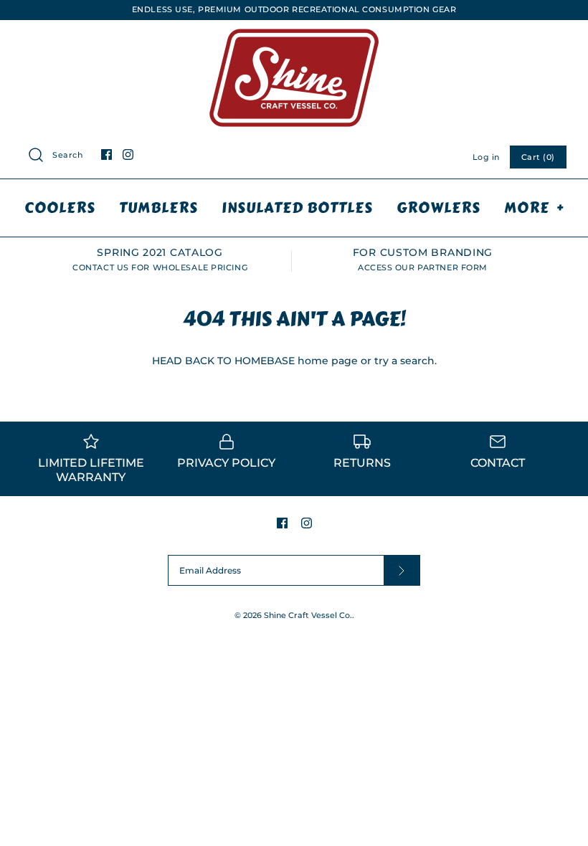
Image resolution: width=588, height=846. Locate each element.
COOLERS (59, 207)
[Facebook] (106, 154)
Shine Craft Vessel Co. (308, 615)
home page (328, 360)
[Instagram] (128, 154)
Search (67, 155)
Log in (486, 157)
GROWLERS (438, 207)
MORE (534, 207)
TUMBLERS (158, 207)
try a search (404, 360)
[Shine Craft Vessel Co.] (294, 31)
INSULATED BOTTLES (297, 207)
